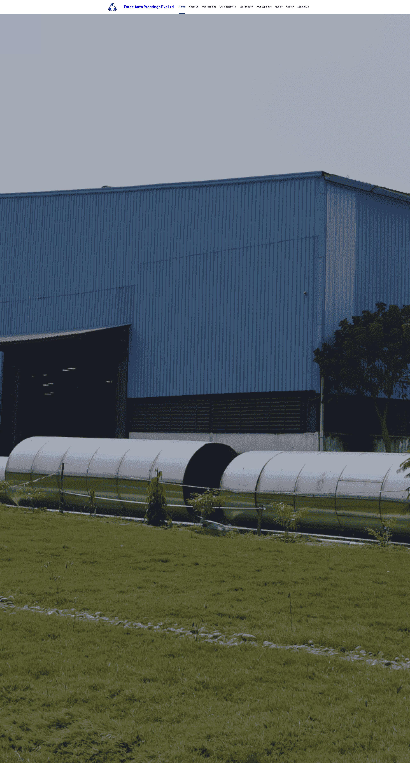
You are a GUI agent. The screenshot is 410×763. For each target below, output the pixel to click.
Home (182, 6)
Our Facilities (209, 6)
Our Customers (228, 6)
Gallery (290, 6)
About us (193, 6)
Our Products (246, 6)
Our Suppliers (264, 6)
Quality (279, 6)
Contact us (303, 6)
